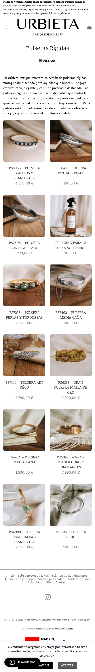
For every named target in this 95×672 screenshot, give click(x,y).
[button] (5, 27)
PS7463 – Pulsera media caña (70, 315)
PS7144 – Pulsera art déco (24, 385)
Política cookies (79, 579)
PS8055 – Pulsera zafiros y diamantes (24, 172)
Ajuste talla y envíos (19, 579)
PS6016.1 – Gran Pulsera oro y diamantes (71, 461)
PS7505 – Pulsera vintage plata (24, 245)
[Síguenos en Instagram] (48, 597)
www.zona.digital (64, 628)
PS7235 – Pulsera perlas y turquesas (24, 315)
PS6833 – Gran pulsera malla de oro (70, 387)
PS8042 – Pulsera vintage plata (70, 170)
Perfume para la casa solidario (70, 245)
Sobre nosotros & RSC (33, 575)
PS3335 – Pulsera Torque (71, 534)
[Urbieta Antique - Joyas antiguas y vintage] (47, 27)
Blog (49, 582)
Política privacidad (51, 579)
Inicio (10, 575)
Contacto (62, 582)
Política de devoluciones (69, 575)
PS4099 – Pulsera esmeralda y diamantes (24, 536)
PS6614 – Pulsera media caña (24, 459)
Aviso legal (35, 582)
